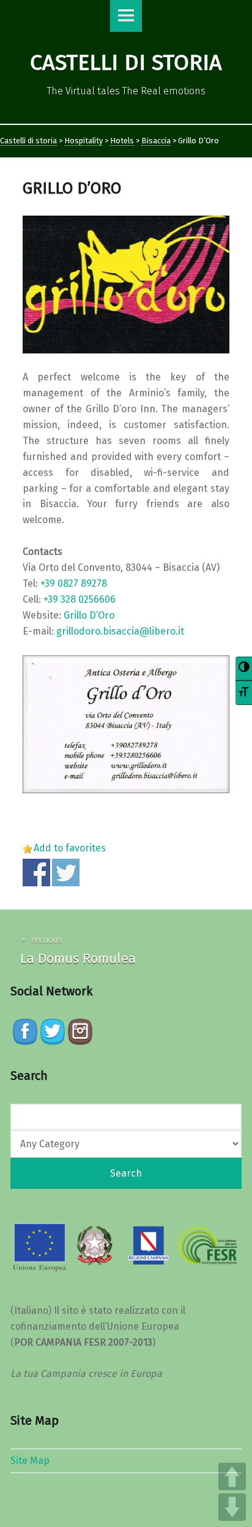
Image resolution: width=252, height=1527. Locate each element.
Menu (126, 16)
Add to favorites (70, 848)
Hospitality (83, 140)
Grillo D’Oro (89, 615)
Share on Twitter (66, 872)
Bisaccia (156, 140)
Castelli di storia (28, 140)
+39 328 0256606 (79, 599)
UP (232, 1476)
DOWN (232, 1507)
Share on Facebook (36, 872)
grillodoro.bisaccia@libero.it (120, 631)
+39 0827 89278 (73, 583)
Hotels (122, 140)
